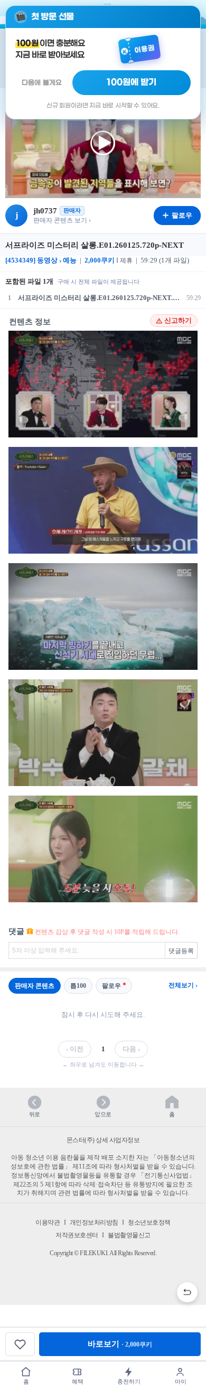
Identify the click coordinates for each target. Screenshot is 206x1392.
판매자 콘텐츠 (34, 985)
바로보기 (120, 1344)
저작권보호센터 (76, 1235)
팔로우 (111, 985)
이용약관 (47, 1222)
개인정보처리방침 (94, 1222)
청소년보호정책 (149, 1222)
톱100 (78, 985)
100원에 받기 (131, 82)
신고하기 (178, 320)
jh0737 (45, 211)
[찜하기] (20, 1344)
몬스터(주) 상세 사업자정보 (103, 1140)
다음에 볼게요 (42, 83)
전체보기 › (183, 985)
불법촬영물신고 (129, 1235)
